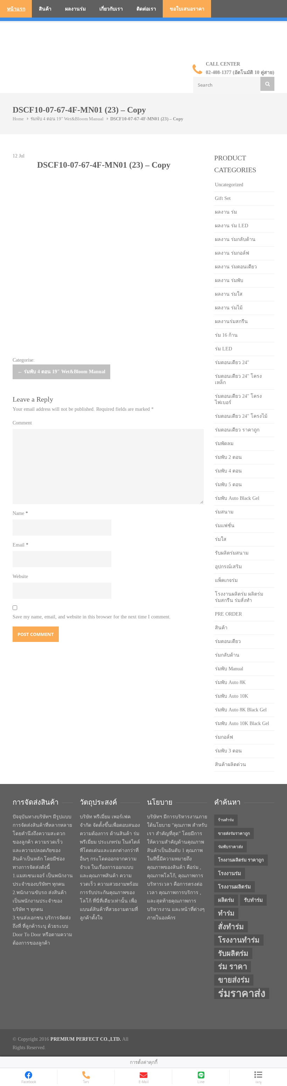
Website (20, 576)
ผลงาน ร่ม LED (231, 225)
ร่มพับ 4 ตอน (228, 471)
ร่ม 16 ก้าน (226, 335)
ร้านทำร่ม (226, 820)
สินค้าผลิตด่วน (230, 764)
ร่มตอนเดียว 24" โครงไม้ (241, 416)
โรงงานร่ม (229, 873)
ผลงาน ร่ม (226, 212)
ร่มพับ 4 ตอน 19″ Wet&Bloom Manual (67, 118)
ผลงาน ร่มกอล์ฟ (232, 253)
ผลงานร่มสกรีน (231, 321)
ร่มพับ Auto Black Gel (237, 498)
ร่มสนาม (224, 512)
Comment (22, 422)
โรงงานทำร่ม (239, 940)
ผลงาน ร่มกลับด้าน (235, 239)
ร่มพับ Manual (229, 668)
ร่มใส (220, 539)
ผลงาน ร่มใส (229, 294)
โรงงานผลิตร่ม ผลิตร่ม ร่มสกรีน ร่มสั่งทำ (239, 597)
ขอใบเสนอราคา (187, 9)
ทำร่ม (226, 913)
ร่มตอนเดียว (228, 641)
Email (20, 545)
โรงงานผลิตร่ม (234, 887)
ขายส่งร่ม (234, 980)
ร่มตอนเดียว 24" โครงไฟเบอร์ (238, 399)
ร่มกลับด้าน (227, 655)
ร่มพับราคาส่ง (230, 846)
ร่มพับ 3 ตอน (228, 750)
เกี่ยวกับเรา (111, 9)
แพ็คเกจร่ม (226, 580)
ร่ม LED (223, 348)
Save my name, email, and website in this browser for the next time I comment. (92, 616)
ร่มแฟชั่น (224, 525)
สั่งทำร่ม (231, 927)
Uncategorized (229, 184)
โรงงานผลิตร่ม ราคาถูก (241, 860)
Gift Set (223, 198)
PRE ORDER (228, 614)
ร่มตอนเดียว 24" (232, 362)
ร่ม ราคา (232, 967)
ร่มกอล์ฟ (224, 737)
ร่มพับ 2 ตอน (228, 457)
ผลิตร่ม (226, 900)
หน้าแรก (16, 9)
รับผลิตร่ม (233, 953)
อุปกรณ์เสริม (228, 566)
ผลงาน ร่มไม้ (229, 307)
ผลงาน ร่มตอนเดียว (236, 266)
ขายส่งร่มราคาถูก (234, 833)
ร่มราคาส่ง (241, 993)
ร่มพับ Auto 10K (231, 696)
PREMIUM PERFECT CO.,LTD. (85, 1039)
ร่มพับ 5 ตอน (228, 484)
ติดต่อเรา (146, 9)
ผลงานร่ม (75, 9)
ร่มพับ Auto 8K (230, 682)
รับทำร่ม (253, 900)
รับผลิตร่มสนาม (231, 553)
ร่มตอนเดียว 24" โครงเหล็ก (238, 379)
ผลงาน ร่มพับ (229, 280)
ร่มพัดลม (224, 443)
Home (18, 118)
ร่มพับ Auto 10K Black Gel (242, 723)
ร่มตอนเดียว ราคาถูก (237, 430)
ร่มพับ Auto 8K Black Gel (241, 709)
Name (20, 513)
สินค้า (45, 9)
